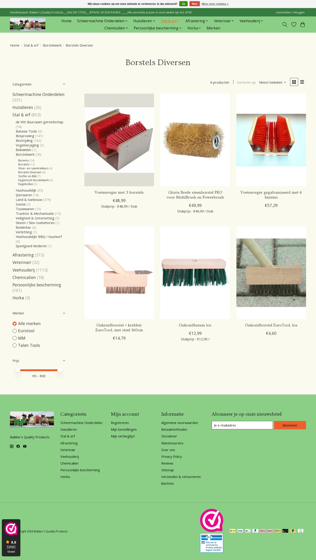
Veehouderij (23, 270)
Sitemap (167, 470)
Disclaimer (169, 436)
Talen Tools (29, 345)
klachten (167, 483)
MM (21, 338)
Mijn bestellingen (124, 429)
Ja (183, 4)
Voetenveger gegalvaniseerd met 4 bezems (271, 195)
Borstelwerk (52, 45)
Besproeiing (25, 135)
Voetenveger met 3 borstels (119, 192)
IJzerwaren (24, 195)
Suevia (21, 204)
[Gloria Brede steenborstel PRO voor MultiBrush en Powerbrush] (195, 140)
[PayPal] (255, 531)
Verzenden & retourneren (181, 476)
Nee (194, 4)
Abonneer (289, 425)
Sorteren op (246, 82)
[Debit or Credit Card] (285, 531)
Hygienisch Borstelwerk (33, 180)
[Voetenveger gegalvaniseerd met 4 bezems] (271, 140)
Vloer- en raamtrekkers (33, 168)
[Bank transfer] (240, 531)
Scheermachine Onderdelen (38, 94)
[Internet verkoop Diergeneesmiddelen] (211, 551)
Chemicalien (24, 277)
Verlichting (24, 232)
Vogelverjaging (27, 145)
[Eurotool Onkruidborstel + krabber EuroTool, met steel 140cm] (119, 272)
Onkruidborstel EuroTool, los (271, 325)
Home (66, 21)
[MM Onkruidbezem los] (195, 272)
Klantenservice (172, 443)
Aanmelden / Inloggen (290, 12)
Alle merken (29, 323)
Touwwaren (25, 208)
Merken (213, 28)
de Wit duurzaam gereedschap (39, 122)
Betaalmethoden (174, 429)
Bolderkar (23, 227)
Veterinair (21, 262)
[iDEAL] (232, 531)
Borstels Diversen (29, 172)
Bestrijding (24, 140)
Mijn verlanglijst (123, 436)
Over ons (168, 449)
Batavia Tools (26, 131)
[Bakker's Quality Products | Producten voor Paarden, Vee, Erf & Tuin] (27, 24)
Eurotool (26, 330)
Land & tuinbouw (29, 199)
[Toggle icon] (285, 24)
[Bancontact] (248, 531)
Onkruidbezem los (195, 325)
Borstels (24, 164)
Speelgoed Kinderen (31, 246)
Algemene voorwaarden (179, 422)
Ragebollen (25, 184)
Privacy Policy (171, 456)
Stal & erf (31, 45)
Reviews (167, 463)
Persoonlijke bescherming (36, 285)
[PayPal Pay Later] (293, 531)
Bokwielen (23, 149)
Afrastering (23, 255)
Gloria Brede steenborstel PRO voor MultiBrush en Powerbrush (195, 195)
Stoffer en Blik (27, 176)
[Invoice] (301, 531)
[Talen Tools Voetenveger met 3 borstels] (119, 140)
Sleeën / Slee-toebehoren (35, 222)
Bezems (23, 160)
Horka (18, 298)
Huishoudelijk (26, 190)
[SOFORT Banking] (263, 531)
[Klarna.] (270, 531)
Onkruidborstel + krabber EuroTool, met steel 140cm (119, 327)
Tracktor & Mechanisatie (35, 213)
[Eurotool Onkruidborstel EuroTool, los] (271, 272)
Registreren (120, 422)
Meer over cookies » (215, 4)
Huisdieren (22, 107)
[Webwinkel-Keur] (211, 530)
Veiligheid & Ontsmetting (35, 218)
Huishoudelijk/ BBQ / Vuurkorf (39, 236)
